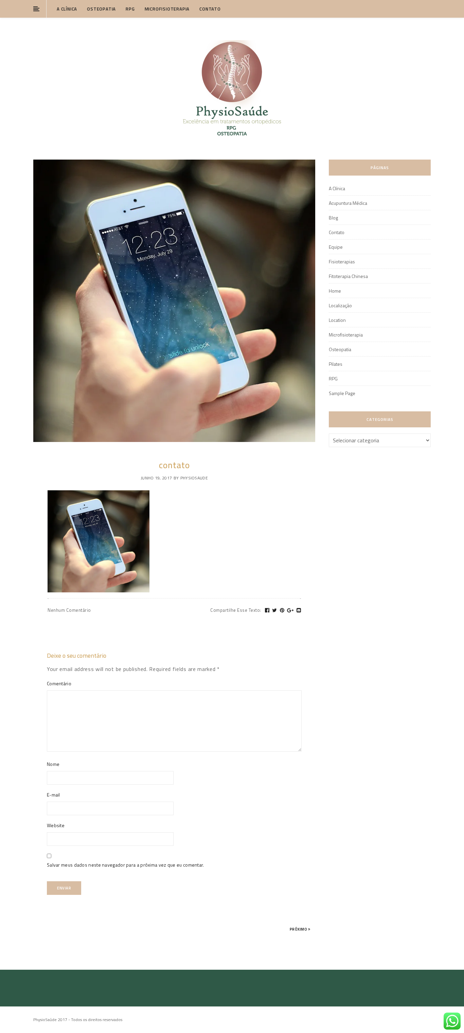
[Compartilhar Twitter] (274, 610)
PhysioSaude (194, 478)
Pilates (335, 363)
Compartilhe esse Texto (235, 610)
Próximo (299, 929)
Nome (53, 764)
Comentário (59, 683)
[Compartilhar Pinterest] (282, 610)
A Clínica (67, 8)
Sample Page (342, 393)
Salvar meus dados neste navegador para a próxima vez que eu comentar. (125, 864)
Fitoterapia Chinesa (348, 276)
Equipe (336, 246)
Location (337, 320)
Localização (340, 305)
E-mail (53, 794)
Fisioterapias (342, 261)
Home (335, 290)
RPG (130, 8)
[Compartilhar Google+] (290, 610)
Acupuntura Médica (348, 203)
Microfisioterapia (167, 8)
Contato (210, 8)
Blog (333, 217)
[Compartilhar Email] (299, 610)
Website (56, 825)
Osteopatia (101, 8)
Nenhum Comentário (69, 610)
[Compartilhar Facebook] (267, 610)
